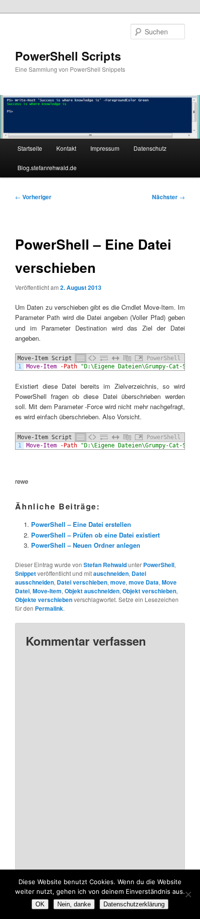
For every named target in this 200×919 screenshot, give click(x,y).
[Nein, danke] (188, 894)
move (118, 582)
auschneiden (111, 573)
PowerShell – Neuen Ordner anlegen (85, 545)
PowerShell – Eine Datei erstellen (81, 524)
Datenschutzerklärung (134, 904)
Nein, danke (74, 904)
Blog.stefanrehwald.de (47, 167)
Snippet (25, 573)
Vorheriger (33, 196)
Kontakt (66, 148)
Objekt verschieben (149, 590)
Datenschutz (150, 148)
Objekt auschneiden (92, 590)
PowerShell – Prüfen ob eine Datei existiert (95, 534)
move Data (144, 582)
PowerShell (158, 564)
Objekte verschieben (43, 599)
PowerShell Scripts (68, 56)
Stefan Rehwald (105, 564)
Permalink (49, 608)
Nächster (168, 196)
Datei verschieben (82, 582)
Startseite (29, 148)
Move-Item (47, 590)
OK (40, 904)
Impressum (104, 148)
